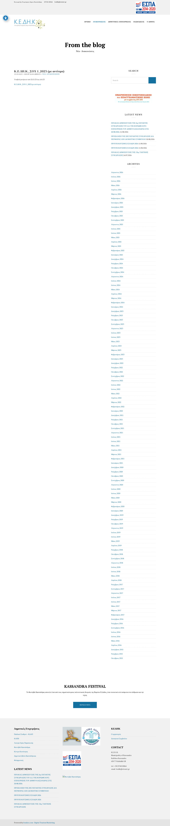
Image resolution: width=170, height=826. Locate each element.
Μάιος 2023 (115, 341)
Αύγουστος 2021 (117, 432)
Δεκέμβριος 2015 (117, 649)
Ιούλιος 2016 (115, 632)
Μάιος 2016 (115, 641)
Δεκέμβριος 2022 (117, 363)
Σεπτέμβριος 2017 (117, 589)
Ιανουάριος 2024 (117, 307)
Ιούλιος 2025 (115, 229)
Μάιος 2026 (115, 185)
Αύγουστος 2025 (117, 224)
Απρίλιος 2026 (116, 189)
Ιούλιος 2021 (115, 437)
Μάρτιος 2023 (116, 350)
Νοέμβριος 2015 (117, 654)
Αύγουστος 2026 (117, 172)
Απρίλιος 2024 (116, 294)
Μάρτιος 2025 (116, 246)
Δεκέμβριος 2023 (117, 311)
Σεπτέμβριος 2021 (117, 428)
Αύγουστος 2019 (117, 528)
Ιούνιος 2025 (115, 233)
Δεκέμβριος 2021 (117, 415)
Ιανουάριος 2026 (117, 203)
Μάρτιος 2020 (116, 502)
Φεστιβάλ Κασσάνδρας (22, 747)
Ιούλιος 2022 (115, 385)
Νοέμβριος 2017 (117, 584)
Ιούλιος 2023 (115, 333)
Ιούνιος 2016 (115, 636)
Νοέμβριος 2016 (117, 623)
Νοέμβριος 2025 (117, 211)
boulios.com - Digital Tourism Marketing (39, 822)
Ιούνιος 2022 (115, 389)
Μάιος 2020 (115, 498)
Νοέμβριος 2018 (117, 550)
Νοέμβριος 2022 (117, 367)
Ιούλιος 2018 (115, 567)
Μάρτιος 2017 (116, 610)
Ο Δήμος (151, 22)
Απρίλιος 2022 (116, 398)
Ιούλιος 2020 (115, 489)
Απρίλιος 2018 (116, 580)
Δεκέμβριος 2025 (117, 207)
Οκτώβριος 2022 (117, 372)
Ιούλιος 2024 (115, 281)
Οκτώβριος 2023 (117, 320)
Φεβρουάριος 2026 (117, 198)
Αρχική (87, 22)
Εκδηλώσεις (138, 22)
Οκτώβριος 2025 (117, 216)
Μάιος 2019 (115, 541)
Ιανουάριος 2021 (117, 463)
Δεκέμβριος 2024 (117, 259)
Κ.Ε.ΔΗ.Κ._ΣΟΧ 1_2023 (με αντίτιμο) (27, 84)
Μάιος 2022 (115, 393)
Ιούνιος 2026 (115, 181)
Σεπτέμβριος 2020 (117, 480)
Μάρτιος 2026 (116, 194)
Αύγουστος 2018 (117, 563)
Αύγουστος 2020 (117, 484)
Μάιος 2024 (115, 289)
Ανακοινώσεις (99, 22)
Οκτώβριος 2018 (117, 554)
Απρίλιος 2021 (116, 450)
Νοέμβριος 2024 (117, 263)
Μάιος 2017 (115, 606)
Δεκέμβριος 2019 (117, 515)
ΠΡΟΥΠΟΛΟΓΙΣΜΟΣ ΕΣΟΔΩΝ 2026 (124, 143)
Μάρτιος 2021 (116, 454)
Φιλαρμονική (18, 760)
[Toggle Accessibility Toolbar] (6, 18)
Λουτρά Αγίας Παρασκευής (23, 743)
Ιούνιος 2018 (115, 571)
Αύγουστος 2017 (117, 593)
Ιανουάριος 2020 (117, 511)
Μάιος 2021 (115, 445)
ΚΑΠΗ (16, 738)
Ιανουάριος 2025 (117, 255)
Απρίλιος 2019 (116, 545)
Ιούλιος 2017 (115, 597)
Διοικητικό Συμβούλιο (119, 738)
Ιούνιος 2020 (115, 493)
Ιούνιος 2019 (115, 537)
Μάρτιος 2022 (116, 402)
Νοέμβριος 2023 (117, 315)
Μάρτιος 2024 (116, 298)
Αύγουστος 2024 (117, 276)
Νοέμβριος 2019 (117, 519)
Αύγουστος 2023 (117, 328)
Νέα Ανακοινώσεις (51, 74)
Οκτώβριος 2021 (117, 424)
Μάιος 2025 (115, 237)
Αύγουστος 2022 (117, 380)
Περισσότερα (85, 705)
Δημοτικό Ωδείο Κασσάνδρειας (25, 756)
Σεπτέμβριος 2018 (117, 558)
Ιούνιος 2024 (115, 285)
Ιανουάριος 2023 (117, 359)
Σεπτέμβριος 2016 (117, 628)
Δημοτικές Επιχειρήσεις (119, 22)
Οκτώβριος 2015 (117, 658)
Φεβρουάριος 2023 (117, 354)
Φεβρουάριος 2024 (117, 302)
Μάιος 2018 (115, 576)
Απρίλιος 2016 (116, 645)
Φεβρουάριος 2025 (117, 250)
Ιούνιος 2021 (115, 441)
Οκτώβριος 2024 (117, 268)
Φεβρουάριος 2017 (117, 615)
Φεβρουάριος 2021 (117, 458)
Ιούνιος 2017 (115, 602)
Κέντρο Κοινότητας (21, 751)
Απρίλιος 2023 (116, 346)
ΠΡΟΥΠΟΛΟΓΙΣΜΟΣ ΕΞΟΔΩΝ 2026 (124, 148)
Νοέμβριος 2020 (117, 471)
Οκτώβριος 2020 (117, 476)
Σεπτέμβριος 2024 (117, 272)
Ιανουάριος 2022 (117, 411)
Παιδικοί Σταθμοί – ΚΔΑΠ (23, 734)
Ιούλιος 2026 (115, 176)
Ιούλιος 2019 (115, 532)
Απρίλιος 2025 (116, 242)
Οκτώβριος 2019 (117, 524)
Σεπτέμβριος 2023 (117, 324)
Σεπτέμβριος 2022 (117, 376)
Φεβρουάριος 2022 (117, 406)
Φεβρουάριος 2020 (117, 506)
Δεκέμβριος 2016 (117, 619)
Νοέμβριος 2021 (117, 419)
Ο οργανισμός (116, 734)
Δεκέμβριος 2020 (117, 467)
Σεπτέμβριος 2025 (117, 220)
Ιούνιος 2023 (115, 337)
